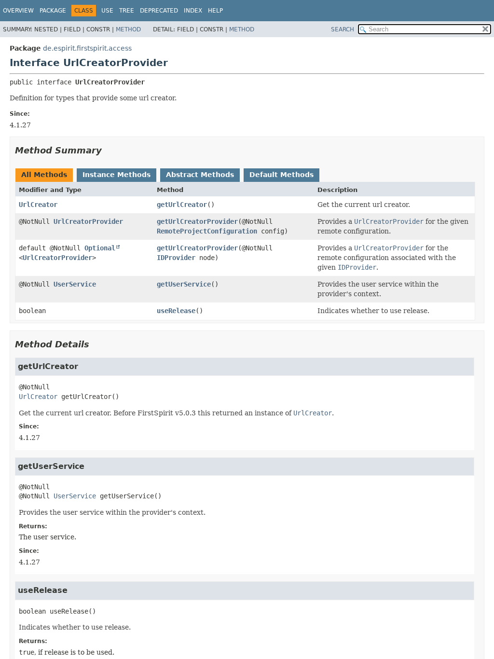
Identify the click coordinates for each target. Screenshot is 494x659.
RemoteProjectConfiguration (207, 231)
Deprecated (159, 10)
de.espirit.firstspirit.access (87, 48)
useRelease (176, 311)
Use (107, 10)
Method (128, 29)
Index (193, 10)
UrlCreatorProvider (88, 221)
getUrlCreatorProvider (197, 221)
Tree (126, 10)
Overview (18, 10)
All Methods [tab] (44, 174)
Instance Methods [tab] (116, 174)
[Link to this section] (108, 150)
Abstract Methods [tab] (200, 174)
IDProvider (176, 257)
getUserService (184, 284)
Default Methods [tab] (281, 174)
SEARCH (342, 29)
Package (53, 10)
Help (215, 10)
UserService (75, 284)
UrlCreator (38, 204)
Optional (99, 248)
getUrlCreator (182, 204)
